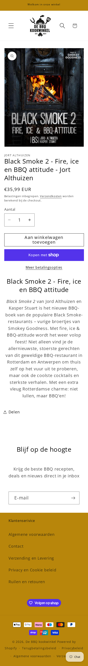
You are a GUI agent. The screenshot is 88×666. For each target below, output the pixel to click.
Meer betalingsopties (44, 267)
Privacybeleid (72, 648)
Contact (16, 546)
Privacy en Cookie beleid (32, 569)
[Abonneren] (73, 498)
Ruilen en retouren (27, 581)
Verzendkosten (51, 196)
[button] (11, 26)
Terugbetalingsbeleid (39, 648)
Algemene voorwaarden (32, 534)
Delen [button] (14, 411)
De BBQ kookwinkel (41, 642)
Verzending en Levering (31, 558)
